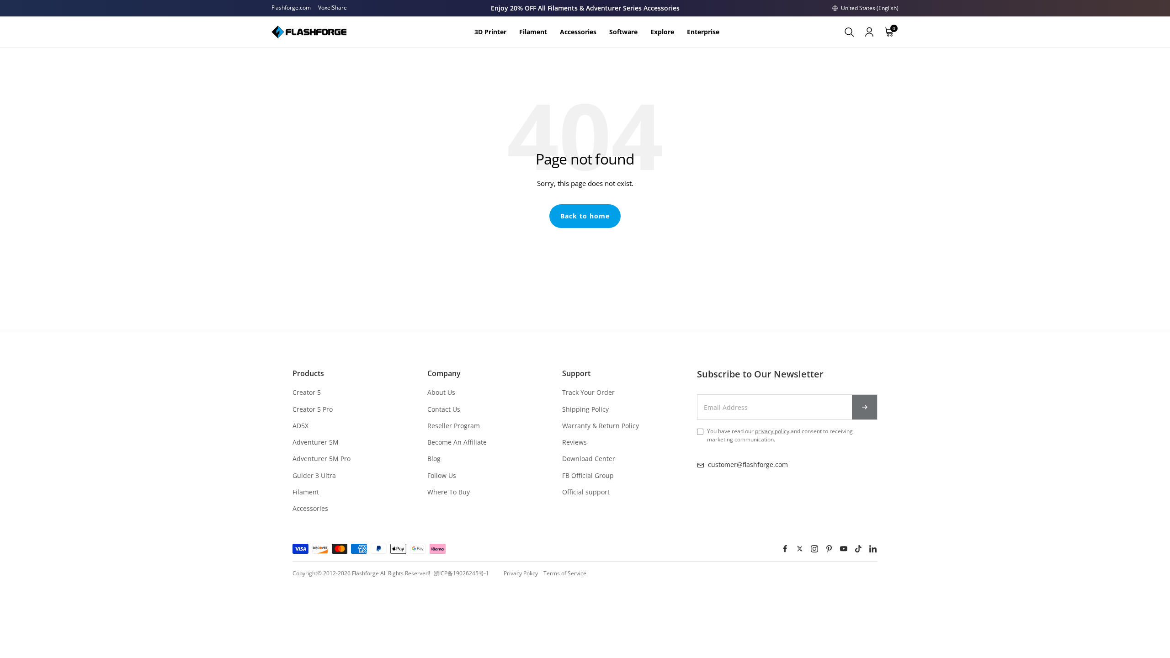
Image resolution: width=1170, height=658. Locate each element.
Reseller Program (453, 425)
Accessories (310, 508)
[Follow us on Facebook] (785, 548)
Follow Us (441, 475)
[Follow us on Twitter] (799, 548)
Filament (305, 492)
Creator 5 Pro (312, 409)
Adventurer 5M (315, 442)
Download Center (588, 458)
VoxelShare (332, 7)
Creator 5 (306, 392)
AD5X (300, 425)
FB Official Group (588, 475)
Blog (434, 458)
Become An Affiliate (457, 442)
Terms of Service (564, 573)
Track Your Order (588, 392)
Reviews (574, 442)
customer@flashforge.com (748, 464)
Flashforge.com (291, 7)
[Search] (849, 32)
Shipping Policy (585, 409)
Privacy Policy (521, 573)
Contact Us (443, 409)
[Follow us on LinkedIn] (873, 548)
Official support (586, 492)
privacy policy (772, 431)
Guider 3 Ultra (314, 475)
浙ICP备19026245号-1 (461, 573)
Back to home (585, 216)
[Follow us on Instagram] (814, 548)
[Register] (865, 407)
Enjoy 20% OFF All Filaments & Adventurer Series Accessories (585, 8)
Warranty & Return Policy (600, 425)
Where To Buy (448, 492)
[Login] (869, 32)
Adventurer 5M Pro (321, 458)
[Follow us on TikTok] (858, 548)
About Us (441, 392)
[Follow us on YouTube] (843, 548)
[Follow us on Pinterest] (829, 548)
